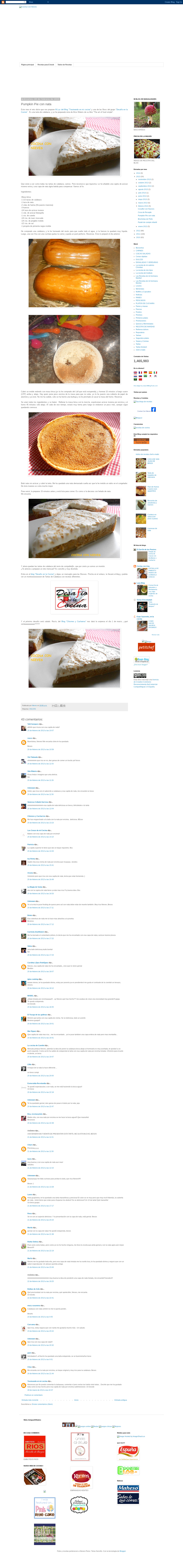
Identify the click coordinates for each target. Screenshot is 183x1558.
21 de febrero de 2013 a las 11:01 (40, 1137)
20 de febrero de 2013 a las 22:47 (40, 1107)
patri (29, 1353)
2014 (138, 173)
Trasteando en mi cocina (37, 1381)
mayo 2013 (142, 199)
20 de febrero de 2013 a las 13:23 (40, 823)
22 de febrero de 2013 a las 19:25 (40, 1281)
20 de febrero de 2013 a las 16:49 (40, 879)
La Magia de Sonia (34, 887)
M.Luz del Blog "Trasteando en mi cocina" (73, 109)
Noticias (139, 295)
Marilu (29, 1228)
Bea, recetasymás (34, 1114)
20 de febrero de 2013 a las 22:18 (40, 1092)
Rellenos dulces (142, 329)
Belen (29, 915)
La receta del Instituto (144, 273)
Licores (139, 286)
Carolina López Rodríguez (37, 963)
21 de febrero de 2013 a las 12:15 (40, 1168)
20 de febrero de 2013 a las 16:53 (40, 894)
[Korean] (156, 376)
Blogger (123, 1551)
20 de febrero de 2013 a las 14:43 (40, 851)
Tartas (138, 344)
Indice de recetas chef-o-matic (147, 454)
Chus (29, 1367)
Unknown (31, 788)
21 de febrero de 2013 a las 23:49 (40, 1267)
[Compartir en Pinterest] (64, 705)
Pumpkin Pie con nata (146, 216)
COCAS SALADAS (143, 254)
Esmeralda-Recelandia (36, 1083)
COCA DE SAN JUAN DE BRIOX (153, 461)
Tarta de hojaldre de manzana (152, 475)
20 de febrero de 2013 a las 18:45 (40, 1007)
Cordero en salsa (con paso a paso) (153, 517)
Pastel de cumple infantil (147, 222)
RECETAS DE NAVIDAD (145, 327)
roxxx (29, 738)
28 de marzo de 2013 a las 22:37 (40, 1390)
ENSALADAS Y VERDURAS (147, 262)
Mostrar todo (155, 634)
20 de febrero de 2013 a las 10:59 (40, 749)
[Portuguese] (146, 376)
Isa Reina (31, 859)
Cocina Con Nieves (144, 411)
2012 (138, 231)
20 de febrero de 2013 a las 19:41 (40, 1038)
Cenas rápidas (141, 257)
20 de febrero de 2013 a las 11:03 (40, 764)
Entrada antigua (121, 1400)
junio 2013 (142, 196)
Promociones (141, 321)
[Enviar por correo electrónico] (53, 705)
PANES (139, 298)
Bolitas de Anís (33, 1289)
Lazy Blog (141, 583)
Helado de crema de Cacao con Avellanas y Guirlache (153, 556)
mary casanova (33, 1306)
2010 (138, 237)
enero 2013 (143, 226)
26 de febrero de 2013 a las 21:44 (40, 1374)
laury (29, 1159)
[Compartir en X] (58, 705)
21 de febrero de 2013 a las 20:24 (40, 1220)
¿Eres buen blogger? (141, 664)
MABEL (30, 996)
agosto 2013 (143, 189)
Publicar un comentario (34, 1395)
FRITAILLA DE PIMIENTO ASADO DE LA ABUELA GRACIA (154, 573)
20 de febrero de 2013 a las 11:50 (40, 794)
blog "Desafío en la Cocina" (42, 574)
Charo (29, 1145)
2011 (138, 234)
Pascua (139, 309)
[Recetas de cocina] (146, 651)
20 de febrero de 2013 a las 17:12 (40, 924)
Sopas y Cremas (142, 341)
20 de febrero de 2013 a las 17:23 (40, 955)
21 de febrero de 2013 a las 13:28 (40, 1187)
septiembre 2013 (145, 186)
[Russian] (141, 376)
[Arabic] (136, 380)
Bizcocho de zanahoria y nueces (152, 503)
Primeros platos (142, 318)
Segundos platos (142, 338)
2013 (138, 177)
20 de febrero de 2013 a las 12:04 (40, 809)
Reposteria (140, 332)
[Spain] (151, 373)
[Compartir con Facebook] (61, 705)
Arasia (30, 873)
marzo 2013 (143, 203)
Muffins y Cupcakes (143, 292)
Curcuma (31, 1325)
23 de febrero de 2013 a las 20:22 (40, 1331)
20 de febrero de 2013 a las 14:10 (40, 837)
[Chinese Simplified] (141, 380)
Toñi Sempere (33, 724)
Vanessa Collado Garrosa (37, 802)
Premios (139, 315)
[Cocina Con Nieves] (153, 411)
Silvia (29, 946)
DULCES (32, 709)
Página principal (27, 65)
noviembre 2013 (144, 179)
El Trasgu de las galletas (37, 1015)
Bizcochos (140, 248)
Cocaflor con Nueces (146, 209)
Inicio (76, 1400)
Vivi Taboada (32, 757)
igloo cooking (32, 979)
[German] (146, 373)
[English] (136, 373)
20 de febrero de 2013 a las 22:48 (40, 1123)
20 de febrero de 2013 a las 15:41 (40, 865)
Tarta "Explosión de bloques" (153, 604)
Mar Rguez (31, 1031)
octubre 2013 (143, 183)
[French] (141, 373)
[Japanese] (151, 376)
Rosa (29, 1214)
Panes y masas (142, 306)
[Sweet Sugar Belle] (79, 1513)
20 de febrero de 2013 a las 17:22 (40, 938)
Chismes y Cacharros (36, 816)
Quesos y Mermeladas (144, 324)
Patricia (30, 845)
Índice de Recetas (65, 65)
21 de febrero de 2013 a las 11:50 (40, 1151)
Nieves (34, 705)
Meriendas (140, 289)
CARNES (139, 251)
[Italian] (156, 373)
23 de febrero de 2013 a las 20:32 (40, 1345)
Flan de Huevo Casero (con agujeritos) (153, 489)
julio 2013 (142, 193)
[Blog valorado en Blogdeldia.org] (142, 659)
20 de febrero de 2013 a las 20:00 (40, 1076)
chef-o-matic (140, 350)
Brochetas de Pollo (145, 219)
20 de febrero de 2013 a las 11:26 (40, 780)
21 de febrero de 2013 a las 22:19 (40, 1251)
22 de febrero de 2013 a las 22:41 (40, 1298)
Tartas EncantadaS (144, 600)
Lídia (29, 1064)
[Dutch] (136, 376)
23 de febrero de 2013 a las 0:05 (40, 1317)
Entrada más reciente (30, 1400)
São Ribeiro (32, 771)
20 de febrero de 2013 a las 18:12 (40, 988)
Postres (139, 312)
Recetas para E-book (46, 65)
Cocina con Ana (143, 566)
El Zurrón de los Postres (146, 550)
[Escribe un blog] (56, 705)
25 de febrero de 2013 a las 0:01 (40, 1359)
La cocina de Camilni (35, 1046)
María (29, 1258)
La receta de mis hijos (144, 270)
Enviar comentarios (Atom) (42, 1404)
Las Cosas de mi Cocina (37, 830)
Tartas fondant (141, 347)
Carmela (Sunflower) (35, 932)
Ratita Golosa (32, 1242)
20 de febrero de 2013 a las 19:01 (40, 1024)
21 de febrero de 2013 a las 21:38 (40, 1234)
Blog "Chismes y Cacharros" (73, 621)
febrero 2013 (143, 206)
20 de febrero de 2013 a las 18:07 (40, 972)
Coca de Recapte (145, 212)
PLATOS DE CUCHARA (145, 303)
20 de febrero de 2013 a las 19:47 (40, 1057)
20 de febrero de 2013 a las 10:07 (40, 731)
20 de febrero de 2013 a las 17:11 (40, 908)
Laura (29, 1195)
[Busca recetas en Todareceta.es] (143, 402)
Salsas (138, 335)
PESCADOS (140, 300)
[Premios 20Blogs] (148, 642)
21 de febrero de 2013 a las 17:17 (40, 1206)
